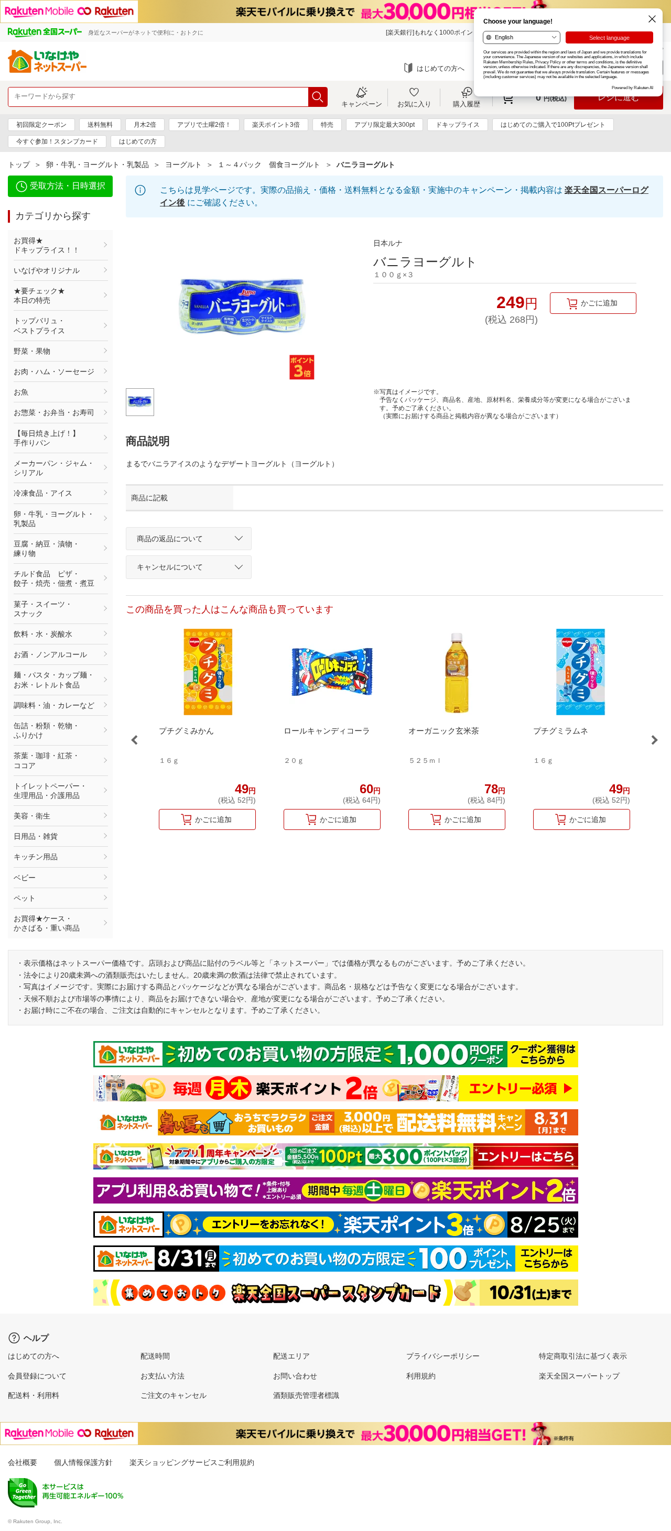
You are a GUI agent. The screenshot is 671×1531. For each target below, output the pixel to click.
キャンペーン (361, 103)
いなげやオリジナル (47, 270)
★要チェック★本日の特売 (39, 295)
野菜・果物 (32, 351)
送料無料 (100, 124)
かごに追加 (599, 303)
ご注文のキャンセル (173, 1395)
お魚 (21, 392)
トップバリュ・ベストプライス (39, 325)
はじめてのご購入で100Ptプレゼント (553, 124)
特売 (327, 124)
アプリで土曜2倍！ (204, 124)
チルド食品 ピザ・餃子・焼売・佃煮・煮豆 (54, 578)
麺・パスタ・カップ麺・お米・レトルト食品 (54, 679)
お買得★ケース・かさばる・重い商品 (47, 923)
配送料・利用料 (33, 1395)
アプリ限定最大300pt (384, 124)
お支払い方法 (162, 1376)
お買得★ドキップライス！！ (47, 245)
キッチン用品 (36, 856)
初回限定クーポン (41, 124)
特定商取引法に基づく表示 (583, 1356)
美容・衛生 (32, 816)
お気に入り (414, 103)
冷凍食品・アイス (43, 493)
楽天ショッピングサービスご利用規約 (191, 1462)
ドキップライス (458, 124)
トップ (19, 164)
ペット (25, 898)
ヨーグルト (183, 164)
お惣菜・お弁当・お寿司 (54, 412)
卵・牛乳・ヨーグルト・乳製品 (97, 164)
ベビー (25, 877)
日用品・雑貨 (36, 836)
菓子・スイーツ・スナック (43, 609)
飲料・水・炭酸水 (43, 634)
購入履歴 (466, 103)
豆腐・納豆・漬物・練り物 (47, 548)
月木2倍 (145, 124)
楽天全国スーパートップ (579, 1376)
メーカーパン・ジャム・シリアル (54, 468)
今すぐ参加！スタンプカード (57, 141)
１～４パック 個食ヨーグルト (269, 164)
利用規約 (421, 1376)
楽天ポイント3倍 (276, 124)
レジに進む (619, 97)
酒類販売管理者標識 (306, 1395)
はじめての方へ (440, 68)
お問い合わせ (295, 1376)
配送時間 (155, 1356)
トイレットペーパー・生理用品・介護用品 (50, 791)
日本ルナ (388, 243)
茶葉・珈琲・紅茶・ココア (47, 760)
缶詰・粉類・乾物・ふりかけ (47, 730)
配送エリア (291, 1356)
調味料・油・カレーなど (54, 705)
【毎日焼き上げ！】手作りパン (47, 438)
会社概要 (22, 1462)
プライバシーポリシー (443, 1356)
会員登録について (37, 1376)
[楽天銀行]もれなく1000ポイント (432, 32)
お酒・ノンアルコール (50, 654)
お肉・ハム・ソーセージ (54, 371)
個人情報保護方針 (83, 1462)
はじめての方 (138, 141)
